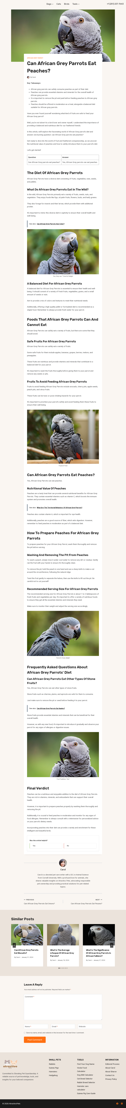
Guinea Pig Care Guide (86, 1093)
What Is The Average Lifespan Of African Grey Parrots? (62, 953)
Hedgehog (53, 1075)
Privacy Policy (111, 1079)
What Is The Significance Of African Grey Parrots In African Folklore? (98, 953)
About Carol (110, 1068)
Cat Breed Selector (85, 1079)
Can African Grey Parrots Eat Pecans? (86, 902)
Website (82, 1026)
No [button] (68, 846)
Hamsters (53, 1071)
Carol (34, 77)
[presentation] (27, 934)
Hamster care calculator (82, 1088)
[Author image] (28, 77)
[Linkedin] (122, 1104)
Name (28, 1026)
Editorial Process (112, 1064)
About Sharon (111, 1071)
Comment (29, 997)
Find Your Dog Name (85, 1064)
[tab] (59, 968)
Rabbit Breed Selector (86, 1082)
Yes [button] (34, 846)
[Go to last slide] (14, 945)
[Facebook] (117, 1104)
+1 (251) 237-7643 (115, 4)
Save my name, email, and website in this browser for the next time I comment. (55, 1033)
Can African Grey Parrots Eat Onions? (39, 902)
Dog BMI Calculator (85, 1075)
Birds (66, 4)
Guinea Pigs (54, 1068)
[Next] (111, 945)
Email (55, 1026)
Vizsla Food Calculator (82, 1069)
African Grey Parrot (35, 58)
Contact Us (109, 1075)
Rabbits (52, 1064)
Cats (59, 4)
